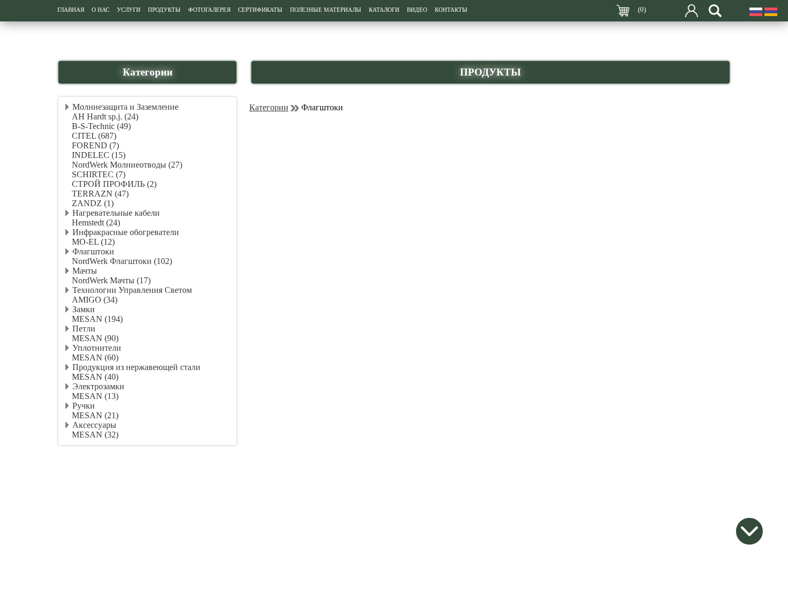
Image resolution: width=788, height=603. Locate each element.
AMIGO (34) (94, 299)
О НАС (100, 10)
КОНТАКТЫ (451, 10)
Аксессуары (94, 424)
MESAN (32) (95, 434)
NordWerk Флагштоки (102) (122, 261)
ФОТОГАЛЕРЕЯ (209, 10)
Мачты (84, 270)
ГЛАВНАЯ (70, 10)
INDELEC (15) (98, 155)
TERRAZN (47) (100, 193)
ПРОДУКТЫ (164, 10)
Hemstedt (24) (96, 222)
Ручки (83, 405)
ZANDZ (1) (93, 203)
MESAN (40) (95, 376)
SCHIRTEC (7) (98, 174)
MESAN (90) (95, 338)
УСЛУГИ (128, 10)
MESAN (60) (95, 357)
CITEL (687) (94, 135)
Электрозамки (98, 386)
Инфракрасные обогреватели (125, 232)
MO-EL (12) (93, 241)
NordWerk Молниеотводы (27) (127, 164)
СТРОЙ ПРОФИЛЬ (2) (114, 184)
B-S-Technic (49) (101, 126)
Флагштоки (93, 251)
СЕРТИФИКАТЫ (260, 10)
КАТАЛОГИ (384, 10)
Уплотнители (96, 347)
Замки (83, 309)
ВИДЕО (417, 10)
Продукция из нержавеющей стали (136, 367)
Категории (268, 107)
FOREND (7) (95, 145)
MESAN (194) (97, 318)
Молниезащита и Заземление (125, 106)
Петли (83, 328)
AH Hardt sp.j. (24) (105, 116)
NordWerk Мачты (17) (111, 280)
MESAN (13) (95, 396)
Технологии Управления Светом (132, 290)
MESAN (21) (95, 415)
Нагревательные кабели (116, 212)
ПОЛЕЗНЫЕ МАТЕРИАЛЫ (325, 10)
